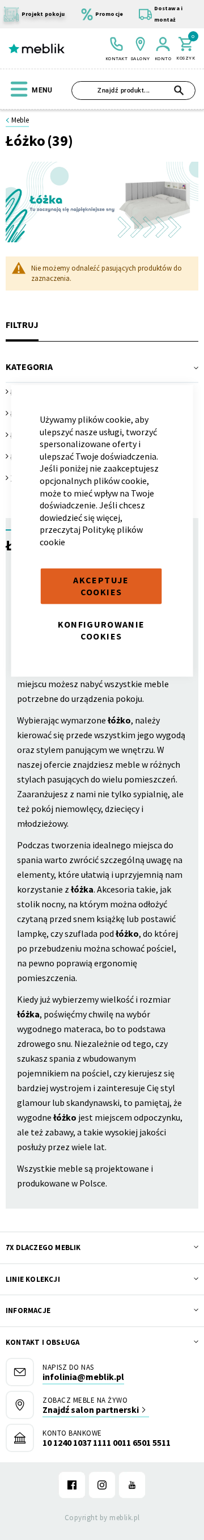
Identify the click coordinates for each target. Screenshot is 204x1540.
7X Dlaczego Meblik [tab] (43, 1247)
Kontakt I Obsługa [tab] (42, 1342)
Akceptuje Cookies (101, 586)
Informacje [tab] (28, 1310)
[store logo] (36, 49)
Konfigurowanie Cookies (101, 630)
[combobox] (133, 90)
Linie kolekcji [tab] (33, 1279)
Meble (20, 120)
